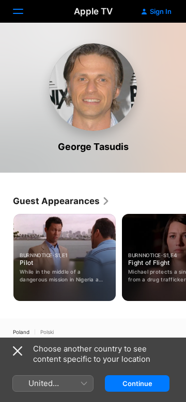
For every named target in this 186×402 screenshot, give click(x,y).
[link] (61, 201)
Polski (47, 331)
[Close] (17, 351)
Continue (137, 383)
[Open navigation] (24, 11)
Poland (21, 331)
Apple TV (93, 11)
